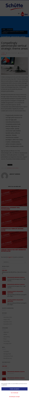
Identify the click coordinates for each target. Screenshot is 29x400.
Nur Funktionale (14, 392)
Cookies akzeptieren (14, 388)
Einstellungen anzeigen (14, 396)
